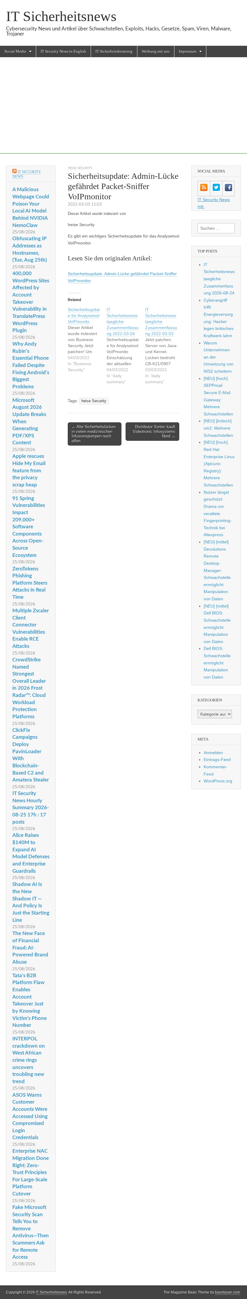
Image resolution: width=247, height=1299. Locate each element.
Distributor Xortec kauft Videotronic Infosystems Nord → (154, 431)
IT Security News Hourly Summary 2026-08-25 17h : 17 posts (30, 808)
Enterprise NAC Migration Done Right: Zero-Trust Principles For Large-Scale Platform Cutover (30, 1172)
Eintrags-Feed (217, 759)
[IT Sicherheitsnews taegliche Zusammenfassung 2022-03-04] (126, 345)
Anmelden (213, 752)
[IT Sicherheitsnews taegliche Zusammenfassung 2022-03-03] (164, 345)
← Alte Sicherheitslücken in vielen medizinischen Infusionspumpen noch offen (94, 433)
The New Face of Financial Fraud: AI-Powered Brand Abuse (30, 948)
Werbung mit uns (156, 51)
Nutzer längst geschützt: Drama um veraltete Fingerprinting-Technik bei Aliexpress (218, 513)
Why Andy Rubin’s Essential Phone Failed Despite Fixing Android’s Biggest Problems (30, 365)
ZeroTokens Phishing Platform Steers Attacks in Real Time (29, 583)
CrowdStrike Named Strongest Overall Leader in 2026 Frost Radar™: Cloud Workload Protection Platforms (29, 688)
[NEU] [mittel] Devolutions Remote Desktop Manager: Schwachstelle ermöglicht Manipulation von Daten (217, 570)
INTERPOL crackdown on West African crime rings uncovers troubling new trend (28, 1060)
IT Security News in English (63, 51)
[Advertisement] (123, 111)
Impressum (187, 51)
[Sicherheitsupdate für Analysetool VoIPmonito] (87, 339)
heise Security (80, 168)
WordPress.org (218, 780)
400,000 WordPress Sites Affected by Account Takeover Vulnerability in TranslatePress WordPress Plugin (30, 302)
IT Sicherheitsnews (61, 16)
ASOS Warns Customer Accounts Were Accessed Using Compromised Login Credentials (30, 1116)
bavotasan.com (227, 1292)
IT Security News (26, 174)
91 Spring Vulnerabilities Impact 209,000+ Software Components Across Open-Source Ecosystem (28, 527)
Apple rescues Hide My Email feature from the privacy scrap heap (28, 470)
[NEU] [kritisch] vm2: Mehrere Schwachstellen (218, 427)
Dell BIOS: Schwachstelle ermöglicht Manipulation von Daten (217, 662)
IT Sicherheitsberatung (114, 51)
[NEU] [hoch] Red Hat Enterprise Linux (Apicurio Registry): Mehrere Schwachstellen (219, 463)
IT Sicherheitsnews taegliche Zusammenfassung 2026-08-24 (219, 279)
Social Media (15, 51)
